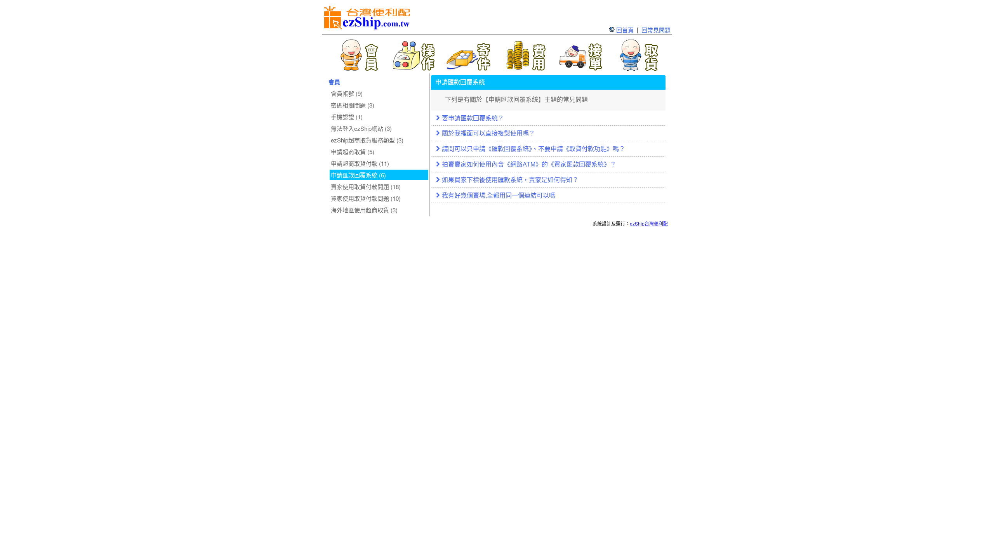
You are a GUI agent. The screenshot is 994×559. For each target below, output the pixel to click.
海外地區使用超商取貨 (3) (364, 210)
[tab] (548, 118)
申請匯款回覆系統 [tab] (460, 82)
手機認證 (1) (347, 117)
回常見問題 (656, 30)
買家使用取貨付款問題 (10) (366, 198)
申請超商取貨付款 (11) (360, 163)
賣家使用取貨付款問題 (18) (366, 186)
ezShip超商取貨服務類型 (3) (367, 140)
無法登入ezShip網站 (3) (361, 128)
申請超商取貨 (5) (352, 152)
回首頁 (625, 30)
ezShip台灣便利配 (649, 223)
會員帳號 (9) (347, 93)
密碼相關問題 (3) (352, 105)
